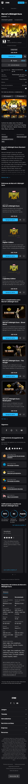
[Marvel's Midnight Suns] (14, 195)
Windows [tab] (5, 592)
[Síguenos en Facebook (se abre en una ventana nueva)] (6, 430)
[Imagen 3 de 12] (21, 116)
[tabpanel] (14, 616)
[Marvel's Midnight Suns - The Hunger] (14, 349)
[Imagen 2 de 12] (14, 116)
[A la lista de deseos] (23, 219)
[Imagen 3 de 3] (15, 574)
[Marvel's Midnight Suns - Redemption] (14, 388)
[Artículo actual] (7, 116)
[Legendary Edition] (14, 268)
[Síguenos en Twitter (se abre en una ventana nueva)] (17, 430)
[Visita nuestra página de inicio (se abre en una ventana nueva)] (11, 430)
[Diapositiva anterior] (2, 116)
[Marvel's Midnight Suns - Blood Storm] (14, 311)
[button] (14, 177)
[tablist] (14, 592)
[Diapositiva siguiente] (25, 116)
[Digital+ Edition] (14, 231)
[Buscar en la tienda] (3, 8)
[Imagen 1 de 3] (12, 574)
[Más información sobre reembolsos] (26, 75)
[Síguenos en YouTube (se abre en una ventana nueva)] (22, 430)
